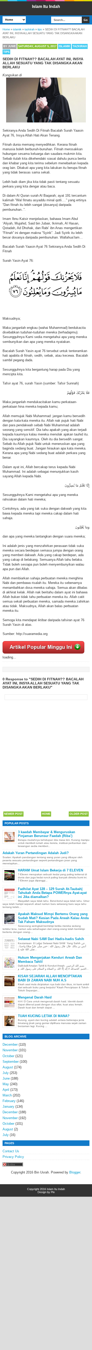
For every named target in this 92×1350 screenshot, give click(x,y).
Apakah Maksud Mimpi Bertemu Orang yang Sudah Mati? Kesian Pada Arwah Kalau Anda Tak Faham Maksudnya (53, 918)
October (8, 1056)
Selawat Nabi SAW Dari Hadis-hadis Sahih (51, 939)
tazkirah (80, 46)
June (6, 1078)
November (10, 1050)
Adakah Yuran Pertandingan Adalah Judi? (36, 853)
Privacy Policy (13, 1157)
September (11, 1062)
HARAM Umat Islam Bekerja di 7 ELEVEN (50, 870)
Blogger (74, 1172)
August (8, 1067)
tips (6, 51)
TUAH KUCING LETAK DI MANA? (44, 1016)
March (7, 1095)
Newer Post (13, 813)
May (6, 1084)
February (9, 1101)
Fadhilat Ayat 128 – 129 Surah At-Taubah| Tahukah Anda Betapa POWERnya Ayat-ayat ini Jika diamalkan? (52, 893)
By (9, 46)
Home (46, 813)
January (8, 1106)
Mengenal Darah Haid (35, 997)
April (6, 1090)
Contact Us (11, 1151)
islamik (64, 46)
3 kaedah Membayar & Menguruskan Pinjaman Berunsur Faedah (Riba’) (46, 834)
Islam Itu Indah (46, 6)
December (10, 1044)
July (6, 1073)
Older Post (79, 813)
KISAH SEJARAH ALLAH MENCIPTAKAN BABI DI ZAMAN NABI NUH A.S (50, 978)
